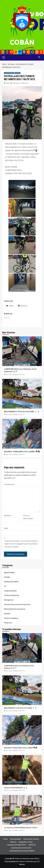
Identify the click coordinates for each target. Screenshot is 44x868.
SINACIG (32, 845)
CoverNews (29, 861)
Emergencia (8, 600)
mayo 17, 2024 (20, 83)
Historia (13, 842)
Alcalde (7, 577)
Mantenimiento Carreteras (22, 363)
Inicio (5, 839)
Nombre (8, 515)
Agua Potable (9, 572)
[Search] (39, 57)
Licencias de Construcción (21, 848)
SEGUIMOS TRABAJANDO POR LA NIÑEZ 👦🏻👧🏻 (22, 451)
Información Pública (31, 839)
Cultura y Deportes (11, 595)
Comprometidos (9, 73)
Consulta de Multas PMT (16, 845)
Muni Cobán (9, 83)
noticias (17, 73)
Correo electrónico (28, 516)
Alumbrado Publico (11, 582)
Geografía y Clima (25, 842)
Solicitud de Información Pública (22, 851)
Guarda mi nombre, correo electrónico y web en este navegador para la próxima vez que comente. (21, 544)
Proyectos (8, 623)
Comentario (9, 484)
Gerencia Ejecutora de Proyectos (17, 604)
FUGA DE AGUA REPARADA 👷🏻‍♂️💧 (16, 787)
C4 (5, 586)
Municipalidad (15, 839)
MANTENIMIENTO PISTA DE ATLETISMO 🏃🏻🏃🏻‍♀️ (21, 411)
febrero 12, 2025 (18, 374)
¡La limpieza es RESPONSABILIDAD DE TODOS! (20, 827)
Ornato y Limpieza (27, 406)
